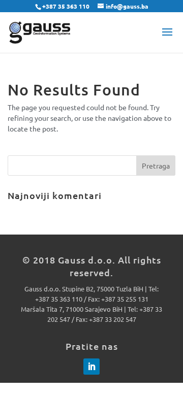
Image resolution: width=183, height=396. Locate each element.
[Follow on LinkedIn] (91, 366)
